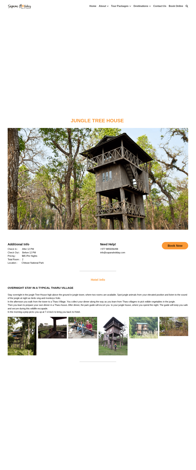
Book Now (175, 245)
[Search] (187, 6)
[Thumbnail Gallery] (22, 336)
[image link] (19, 6)
